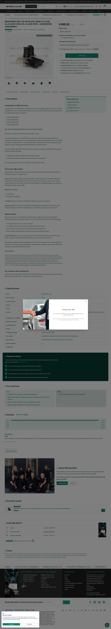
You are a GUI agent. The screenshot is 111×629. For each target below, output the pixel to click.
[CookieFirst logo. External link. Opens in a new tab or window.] (3, 613)
